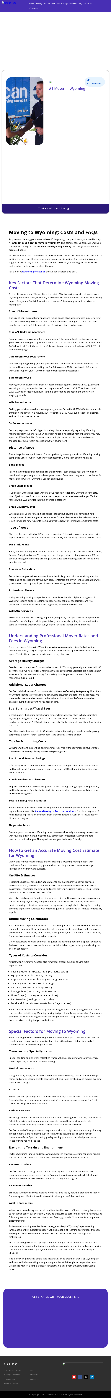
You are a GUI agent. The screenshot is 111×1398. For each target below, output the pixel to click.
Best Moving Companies (67, 3)
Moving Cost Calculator (45, 3)
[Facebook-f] (80, 1377)
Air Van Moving (43, 811)
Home (31, 3)
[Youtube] (74, 1377)
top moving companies (33, 271)
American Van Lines (65, 811)
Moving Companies (12, 1374)
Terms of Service (11, 1383)
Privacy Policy (9, 1379)
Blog (80, 3)
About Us (88, 3)
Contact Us (33, 8)
